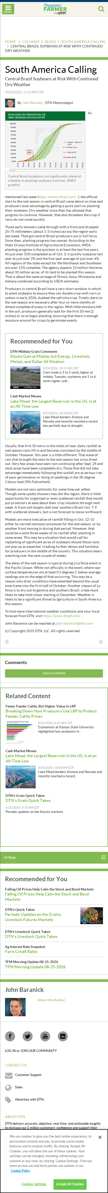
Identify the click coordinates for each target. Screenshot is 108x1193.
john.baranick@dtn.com (74, 623)
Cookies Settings (34, 1184)
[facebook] (10, 1036)
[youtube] (45, 1036)
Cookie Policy (20, 1171)
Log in (11, 1051)
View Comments (54, 673)
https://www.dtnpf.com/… (58, 197)
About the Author (51, 1000)
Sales (19, 1087)
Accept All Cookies (70, 1184)
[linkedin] (63, 1036)
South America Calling (83, 42)
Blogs (50, 42)
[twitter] (28, 1036)
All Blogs (10, 857)
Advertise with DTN (29, 1099)
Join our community (38, 1051)
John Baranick (33, 103)
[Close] (99, 1137)
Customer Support (28, 1075)
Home (10, 42)
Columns (30, 42)
